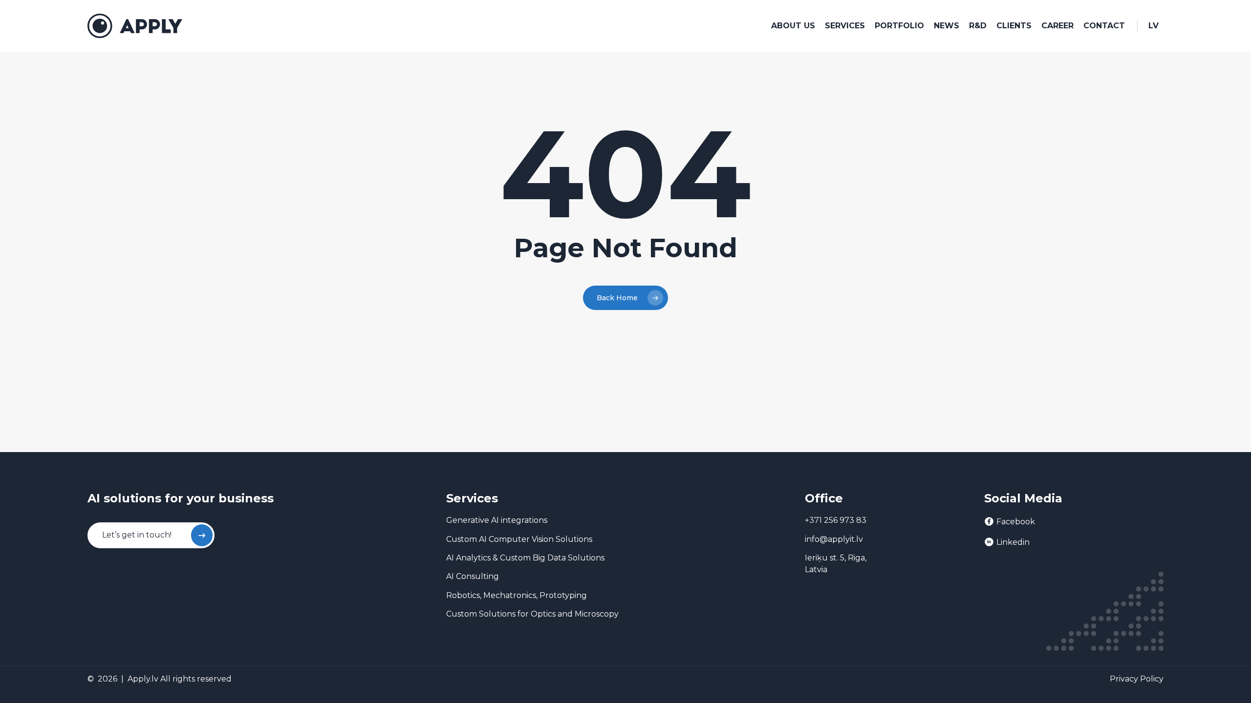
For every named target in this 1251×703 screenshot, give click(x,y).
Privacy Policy (1137, 678)
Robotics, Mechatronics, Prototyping (516, 595)
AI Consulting (472, 576)
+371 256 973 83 (835, 520)
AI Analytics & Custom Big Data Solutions (525, 557)
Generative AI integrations (496, 520)
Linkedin (1013, 542)
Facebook (1015, 521)
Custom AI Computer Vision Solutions (519, 539)
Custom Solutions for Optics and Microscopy (532, 614)
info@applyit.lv (834, 539)
